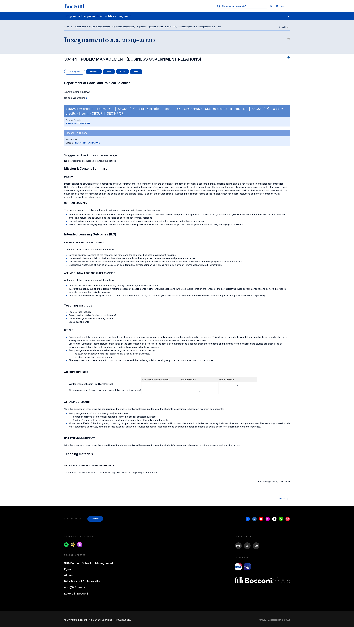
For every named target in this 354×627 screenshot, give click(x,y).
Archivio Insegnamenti (125, 27)
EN (271, 6)
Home (66, 27)
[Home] (74, 6)
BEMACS (93, 72)
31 (87, 98)
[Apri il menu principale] (288, 6)
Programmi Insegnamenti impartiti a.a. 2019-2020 (156, 27)
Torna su (281, 499)
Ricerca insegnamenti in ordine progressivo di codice (199, 27)
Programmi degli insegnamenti (101, 27)
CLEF (122, 72)
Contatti (282, 27)
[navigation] (177, 16)
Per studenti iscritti (78, 27)
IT (277, 6)
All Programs (74, 72)
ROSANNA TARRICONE (78, 123)
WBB (136, 72)
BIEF (109, 72)
